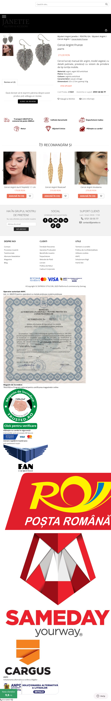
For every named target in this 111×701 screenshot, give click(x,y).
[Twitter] (60, 220)
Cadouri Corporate (47, 269)
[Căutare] (106, 4)
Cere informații (87, 99)
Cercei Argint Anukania (91, 187)
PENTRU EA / (86, 36)
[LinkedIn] (65, 220)
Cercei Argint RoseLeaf (55, 187)
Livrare (42, 262)
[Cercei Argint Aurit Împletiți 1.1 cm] (19, 168)
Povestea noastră (11, 250)
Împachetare (45, 256)
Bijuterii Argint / (99, 36)
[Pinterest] (50, 220)
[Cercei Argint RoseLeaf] (55, 168)
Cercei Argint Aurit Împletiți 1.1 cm (20, 187)
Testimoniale (9, 253)
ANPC (77, 256)
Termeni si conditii (82, 246)
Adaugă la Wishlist (67, 99)
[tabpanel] (34, 52)
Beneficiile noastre (47, 253)
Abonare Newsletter (12, 256)
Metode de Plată (46, 259)
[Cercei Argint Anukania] (91, 168)
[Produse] (4, 17)
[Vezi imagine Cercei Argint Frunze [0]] (7, 38)
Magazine (8, 259)
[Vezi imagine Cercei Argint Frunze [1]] (7, 50)
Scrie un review (28, 101)
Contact (7, 246)
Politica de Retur (46, 266)
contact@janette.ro (91, 222)
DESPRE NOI (10, 241)
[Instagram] (58, 225)
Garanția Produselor (48, 250)
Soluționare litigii (82, 259)
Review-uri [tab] (9, 82)
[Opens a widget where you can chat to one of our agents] (100, 696)
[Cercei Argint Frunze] (34, 52)
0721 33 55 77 (91, 218)
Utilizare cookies (81, 253)
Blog (6, 262)
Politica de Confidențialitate (86, 250)
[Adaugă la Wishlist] (30, 196)
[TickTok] (53, 225)
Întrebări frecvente (47, 246)
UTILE (78, 241)
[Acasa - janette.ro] (15, 21)
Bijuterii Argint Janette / (68, 36)
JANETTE (61, 49)
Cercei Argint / (64, 39)
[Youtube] (55, 220)
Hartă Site (79, 262)
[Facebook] (45, 220)
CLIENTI (43, 241)
